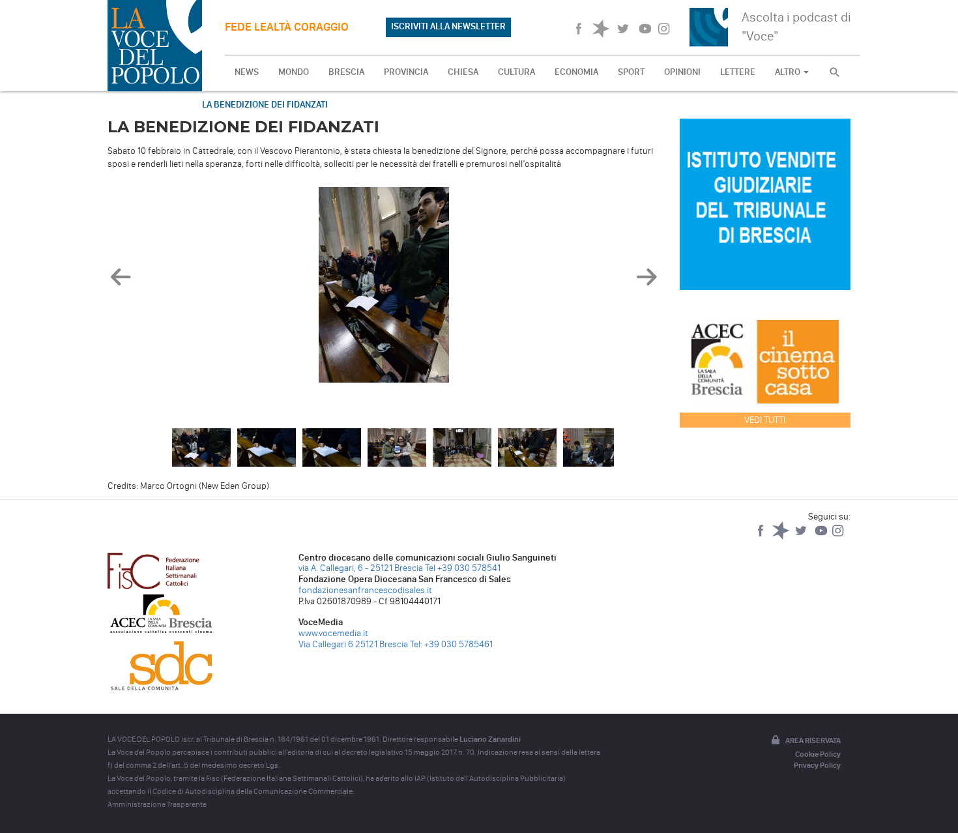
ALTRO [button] (788, 72)
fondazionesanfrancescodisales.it (365, 590)
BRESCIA (346, 72)
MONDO (293, 72)
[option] (384, 288)
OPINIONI (682, 72)
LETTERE (737, 72)
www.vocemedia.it (333, 633)
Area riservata (813, 740)
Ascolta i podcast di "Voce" (796, 26)
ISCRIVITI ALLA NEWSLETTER (448, 26)
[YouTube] (822, 536)
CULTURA (516, 72)
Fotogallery (148, 104)
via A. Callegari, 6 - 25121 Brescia (360, 568)
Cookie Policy (818, 754)
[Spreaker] (782, 536)
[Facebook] (761, 536)
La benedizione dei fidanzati (265, 104)
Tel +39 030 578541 (463, 568)
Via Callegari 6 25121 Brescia (353, 644)
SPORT (631, 72)
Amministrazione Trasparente (157, 804)
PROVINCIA (406, 72)
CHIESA (463, 72)
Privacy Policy (817, 765)
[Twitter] (802, 536)
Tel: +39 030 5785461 (451, 644)
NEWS (247, 72)
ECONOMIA (576, 72)
